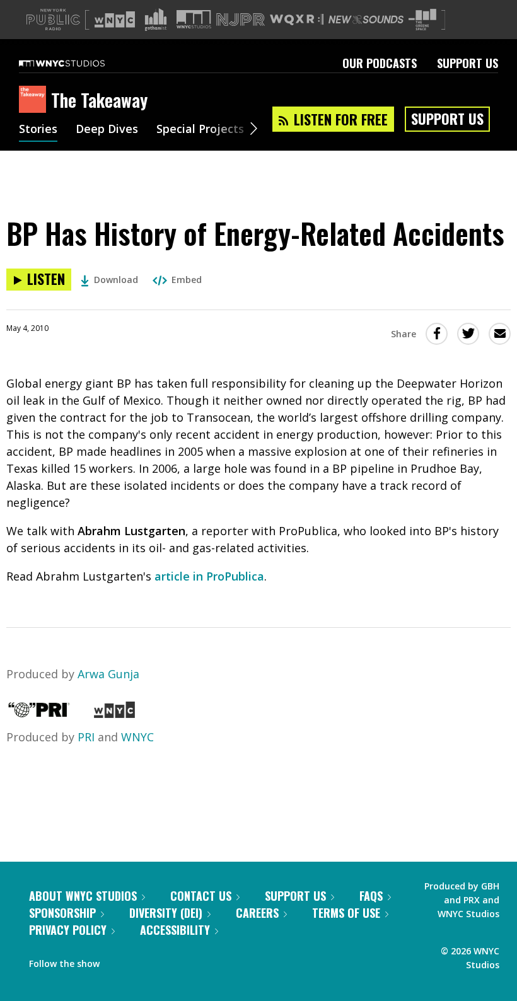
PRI (86, 736)
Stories (38, 130)
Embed (186, 280)
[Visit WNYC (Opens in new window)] (115, 19)
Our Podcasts (379, 63)
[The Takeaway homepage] (35, 100)
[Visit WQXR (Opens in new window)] (296, 20)
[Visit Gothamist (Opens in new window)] (155, 19)
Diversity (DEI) (165, 913)
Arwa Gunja (108, 673)
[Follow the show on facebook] (118, 960)
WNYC (137, 736)
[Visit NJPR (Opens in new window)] (240, 19)
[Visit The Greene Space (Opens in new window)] (422, 20)
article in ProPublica (209, 576)
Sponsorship (62, 913)
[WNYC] (114, 713)
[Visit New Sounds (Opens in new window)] (366, 19)
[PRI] (39, 713)
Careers (257, 913)
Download (116, 280)
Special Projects (200, 130)
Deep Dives (107, 130)
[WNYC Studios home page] (77, 63)
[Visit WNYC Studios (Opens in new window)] (194, 19)
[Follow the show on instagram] (166, 960)
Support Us (467, 63)
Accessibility (175, 930)
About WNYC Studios (83, 896)
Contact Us (200, 896)
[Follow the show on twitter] (142, 960)
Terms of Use (346, 913)
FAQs (371, 896)
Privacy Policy (68, 930)
